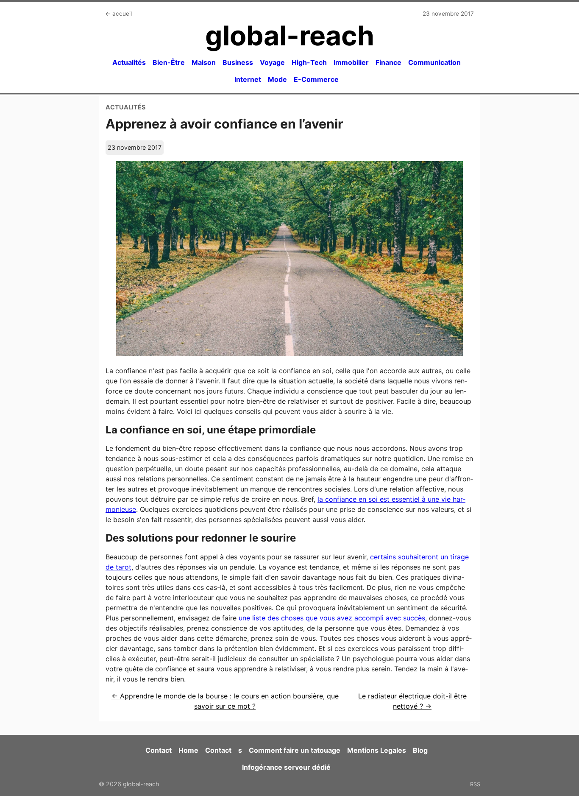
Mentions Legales (376, 750)
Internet (247, 79)
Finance (388, 62)
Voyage (272, 62)
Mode (277, 79)
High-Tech (309, 62)
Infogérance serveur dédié (286, 767)
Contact (158, 750)
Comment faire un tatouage (294, 750)
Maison (204, 62)
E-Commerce (316, 79)
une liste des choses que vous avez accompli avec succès (332, 618)
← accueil (118, 13)
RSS (475, 784)
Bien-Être (169, 62)
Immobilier (351, 62)
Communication (434, 62)
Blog (420, 750)
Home (188, 750)
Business (238, 62)
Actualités (129, 62)
